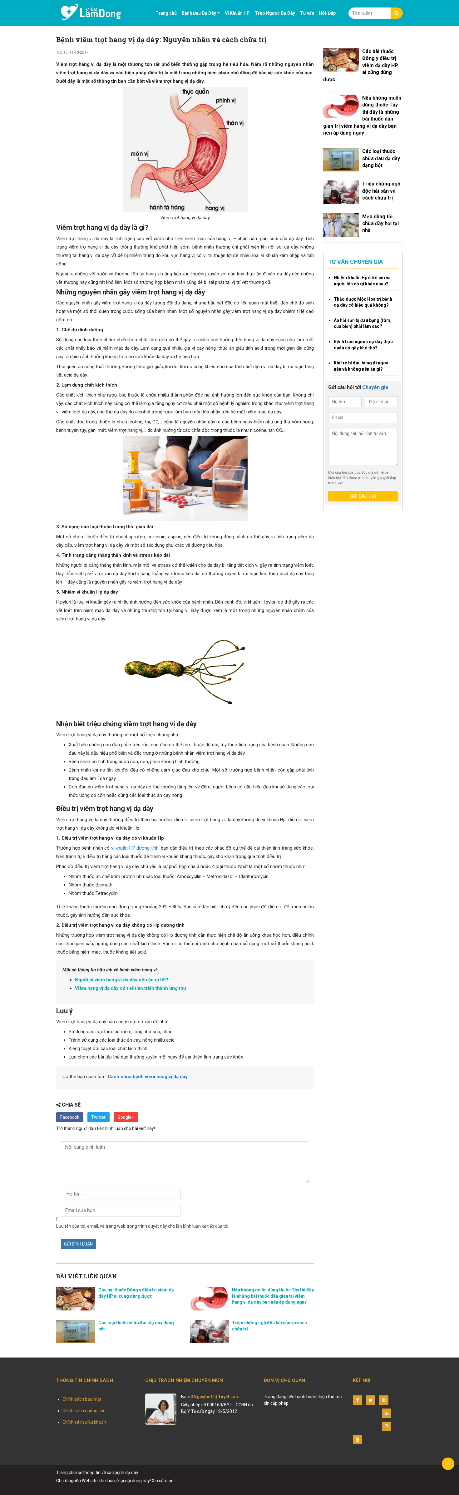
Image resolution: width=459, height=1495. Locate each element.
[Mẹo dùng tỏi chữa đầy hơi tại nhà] (341, 225)
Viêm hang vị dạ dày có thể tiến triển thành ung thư (130, 988)
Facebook (69, 1117)
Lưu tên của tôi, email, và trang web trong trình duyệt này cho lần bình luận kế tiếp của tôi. (142, 1226)
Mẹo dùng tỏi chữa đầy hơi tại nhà (380, 224)
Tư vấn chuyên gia (355, 262)
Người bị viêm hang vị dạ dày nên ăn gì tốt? (121, 980)
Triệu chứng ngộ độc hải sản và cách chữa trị (381, 191)
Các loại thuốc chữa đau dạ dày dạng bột (381, 158)
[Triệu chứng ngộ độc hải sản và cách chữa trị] (341, 192)
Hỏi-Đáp (327, 13)
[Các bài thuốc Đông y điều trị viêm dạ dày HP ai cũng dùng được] (341, 60)
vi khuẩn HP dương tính (135, 848)
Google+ (126, 1117)
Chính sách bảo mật (81, 1399)
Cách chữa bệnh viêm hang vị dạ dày (148, 1076)
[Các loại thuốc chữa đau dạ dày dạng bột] (341, 159)
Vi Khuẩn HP (237, 13)
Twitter (98, 1117)
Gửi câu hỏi (363, 496)
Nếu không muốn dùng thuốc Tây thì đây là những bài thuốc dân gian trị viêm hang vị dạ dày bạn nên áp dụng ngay (273, 1296)
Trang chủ (166, 13)
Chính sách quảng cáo (84, 1410)
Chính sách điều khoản (84, 1422)
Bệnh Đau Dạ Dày (199, 13)
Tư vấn (307, 13)
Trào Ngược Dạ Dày (275, 13)
